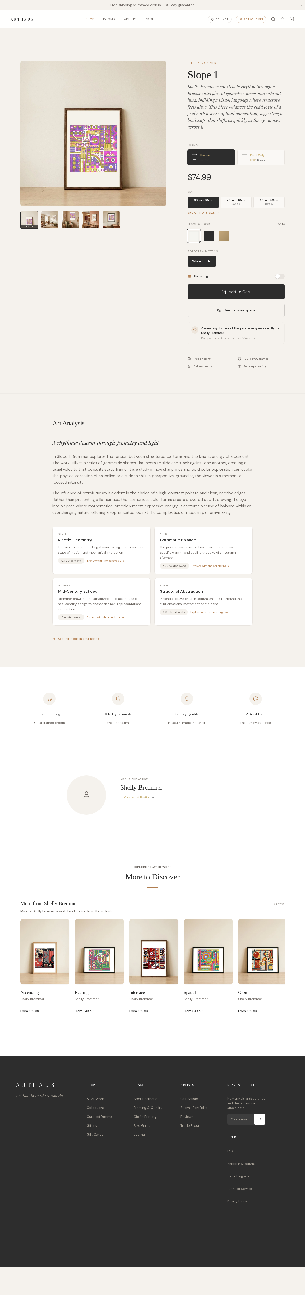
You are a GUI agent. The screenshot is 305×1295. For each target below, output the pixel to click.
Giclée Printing (145, 1116)
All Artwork (95, 1098)
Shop (90, 19)
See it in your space (239, 310)
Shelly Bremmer (202, 63)
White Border (202, 261)
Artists (130, 19)
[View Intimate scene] (91, 220)
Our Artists (189, 1098)
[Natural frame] (224, 236)
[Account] (282, 19)
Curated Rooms (99, 1116)
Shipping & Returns (241, 1164)
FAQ (230, 1151)
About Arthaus (145, 1098)
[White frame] (194, 236)
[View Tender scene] (70, 220)
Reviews (186, 1116)
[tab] (211, 157)
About (150, 19)
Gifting (92, 1125)
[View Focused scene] (111, 220)
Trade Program (192, 1125)
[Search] (273, 19)
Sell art (222, 19)
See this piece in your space (78, 639)
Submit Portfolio (193, 1107)
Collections (96, 1107)
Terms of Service (239, 1189)
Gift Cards (95, 1134)
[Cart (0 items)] (291, 19)
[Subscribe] (259, 1119)
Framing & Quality (148, 1107)
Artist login (253, 19)
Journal (140, 1134)
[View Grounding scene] (50, 220)
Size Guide (142, 1125)
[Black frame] (209, 236)
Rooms (109, 19)
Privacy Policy (237, 1201)
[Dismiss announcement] (301, 5)
